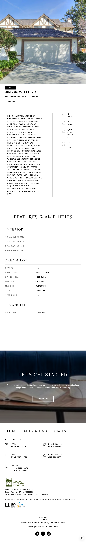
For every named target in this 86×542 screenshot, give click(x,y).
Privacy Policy (52, 527)
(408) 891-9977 (54, 457)
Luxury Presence (57, 523)
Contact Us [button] (43, 399)
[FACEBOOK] (37, 534)
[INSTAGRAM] (43, 534)
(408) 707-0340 (54, 446)
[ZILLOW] (49, 534)
